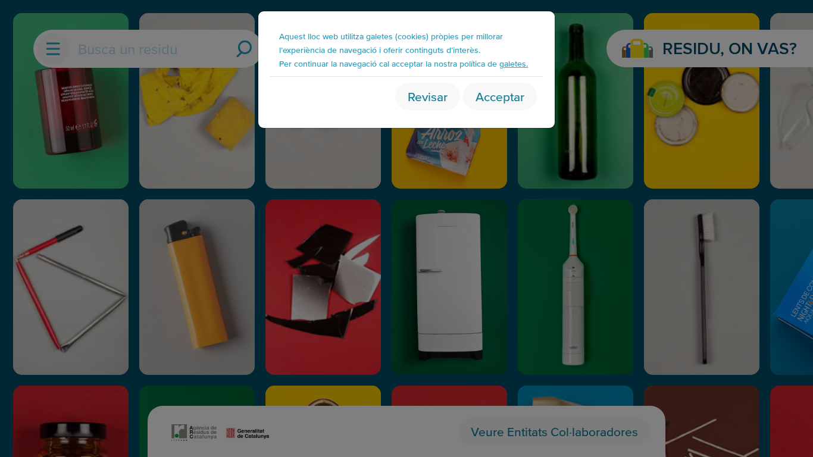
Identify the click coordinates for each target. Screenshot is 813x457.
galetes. (513, 63)
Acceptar (500, 96)
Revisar (428, 96)
